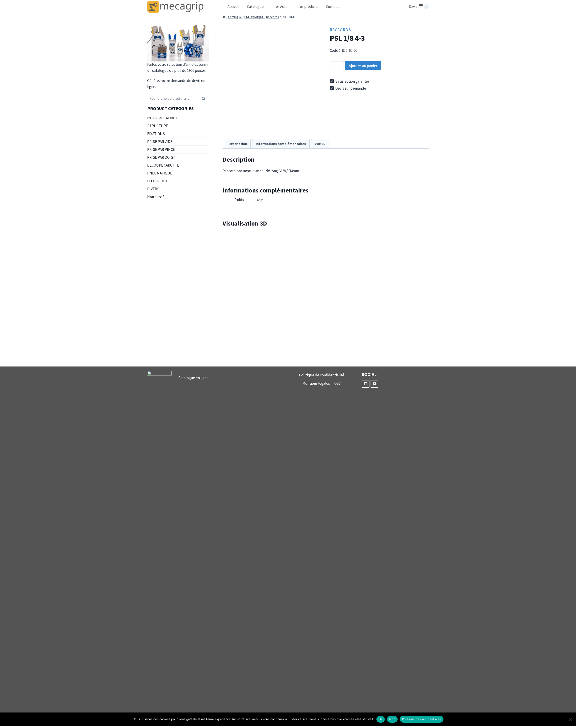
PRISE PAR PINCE (161, 149)
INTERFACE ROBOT (162, 117)
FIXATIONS (156, 133)
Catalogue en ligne (193, 377)
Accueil (233, 6)
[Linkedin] (365, 384)
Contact (332, 6)
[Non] (570, 719)
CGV (337, 383)
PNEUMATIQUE (159, 173)
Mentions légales (316, 383)
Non (392, 719)
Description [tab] (238, 144)
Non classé (155, 196)
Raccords (340, 29)
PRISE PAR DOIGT (161, 157)
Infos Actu (279, 6)
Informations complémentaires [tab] (281, 144)
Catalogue (255, 6)
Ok (381, 719)
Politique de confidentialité (321, 375)
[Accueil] (224, 17)
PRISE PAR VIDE (159, 141)
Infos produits (306, 6)
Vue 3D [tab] (320, 144)
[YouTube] (374, 384)
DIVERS (153, 188)
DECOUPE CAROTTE (163, 165)
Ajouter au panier (363, 65)
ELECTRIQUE (157, 181)
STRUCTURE (157, 125)
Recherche (204, 98)
